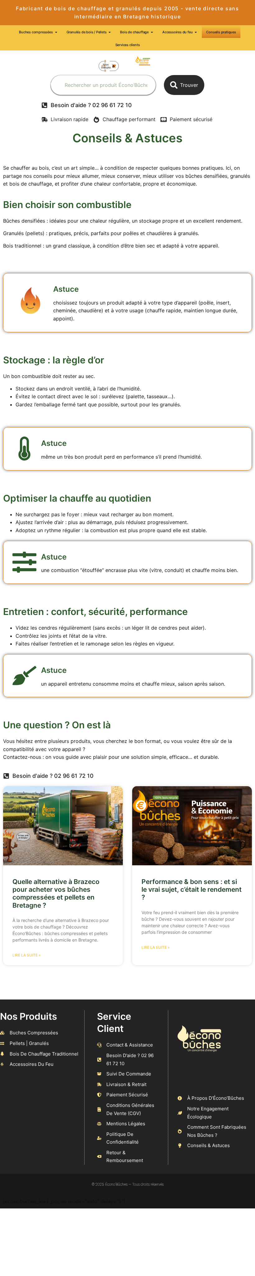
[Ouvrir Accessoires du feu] (195, 32)
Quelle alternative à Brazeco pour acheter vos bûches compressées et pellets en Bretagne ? (56, 893)
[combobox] (103, 85)
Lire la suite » (26, 955)
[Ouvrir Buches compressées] (56, 32)
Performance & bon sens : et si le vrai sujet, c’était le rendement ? (191, 889)
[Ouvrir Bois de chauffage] (152, 32)
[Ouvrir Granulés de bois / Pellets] (109, 32)
